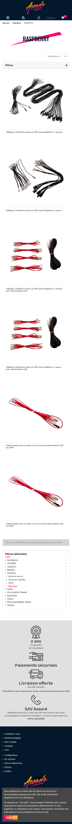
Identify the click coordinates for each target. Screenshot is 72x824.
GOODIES (11, 563)
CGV (7, 750)
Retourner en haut (52, 542)
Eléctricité (12, 596)
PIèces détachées (13, 763)
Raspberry (12, 586)
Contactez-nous (12, 734)
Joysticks (11, 567)
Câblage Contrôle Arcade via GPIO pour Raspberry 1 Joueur (33, 210)
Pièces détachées (16, 554)
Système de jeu (15, 576)
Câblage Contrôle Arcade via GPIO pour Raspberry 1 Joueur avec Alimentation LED (33, 368)
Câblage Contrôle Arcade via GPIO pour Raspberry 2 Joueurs (34, 132)
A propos (9, 746)
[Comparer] (36, 103)
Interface (11, 573)
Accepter (11, 817)
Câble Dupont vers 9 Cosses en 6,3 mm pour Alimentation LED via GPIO (34, 525)
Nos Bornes (12, 560)
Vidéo (10, 583)
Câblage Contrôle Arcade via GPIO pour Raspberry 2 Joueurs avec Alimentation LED (34, 290)
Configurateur (11, 755)
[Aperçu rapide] (43, 103)
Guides (8, 771)
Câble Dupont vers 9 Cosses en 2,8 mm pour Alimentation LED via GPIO (34, 446)
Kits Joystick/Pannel (17, 592)
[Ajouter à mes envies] (28, 103)
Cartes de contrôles (17, 580)
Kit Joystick (10, 759)
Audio (10, 589)
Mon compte (10, 742)
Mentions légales (13, 738)
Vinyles (10, 605)
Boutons (11, 570)
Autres (10, 599)
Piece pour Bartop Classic (19, 602)
